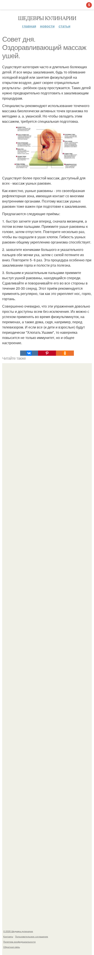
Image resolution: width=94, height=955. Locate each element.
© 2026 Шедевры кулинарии (18, 931)
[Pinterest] (47, 353)
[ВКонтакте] (29, 353)
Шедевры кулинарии (47, 18)
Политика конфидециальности (19, 941)
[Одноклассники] (65, 353)
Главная (29, 26)
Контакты (8, 936)
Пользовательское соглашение (31, 936)
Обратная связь (11, 946)
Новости (47, 26)
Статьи (64, 26)
